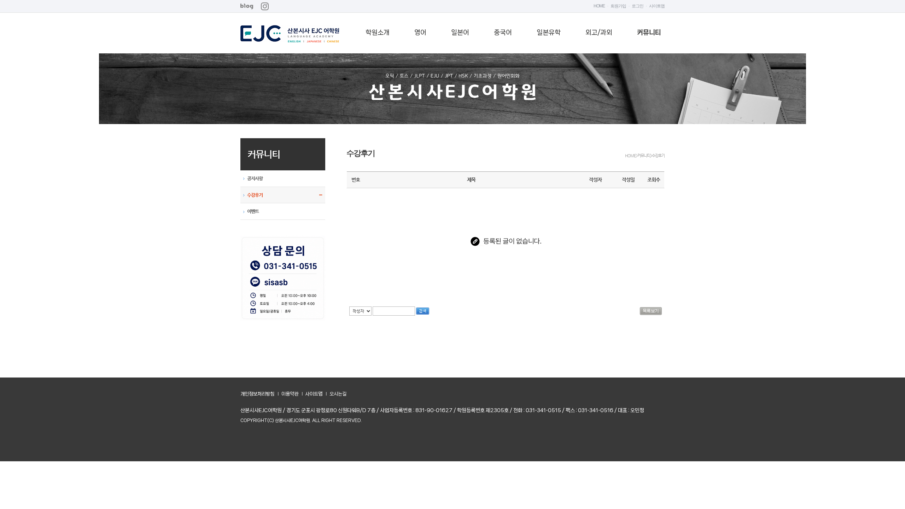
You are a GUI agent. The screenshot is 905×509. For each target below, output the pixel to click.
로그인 (637, 6)
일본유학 (549, 32)
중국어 (503, 32)
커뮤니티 (649, 32)
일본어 (460, 32)
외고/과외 (598, 32)
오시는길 (337, 393)
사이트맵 (657, 6)
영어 (420, 32)
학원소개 (378, 32)
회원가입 (618, 6)
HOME (599, 6)
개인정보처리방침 (257, 393)
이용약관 (289, 393)
